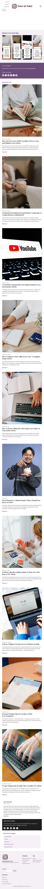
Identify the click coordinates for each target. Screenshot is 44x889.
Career (34, 858)
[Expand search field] (41, 6)
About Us (4, 877)
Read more (4, 152)
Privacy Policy (5, 881)
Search (14, 870)
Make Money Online (6, 642)
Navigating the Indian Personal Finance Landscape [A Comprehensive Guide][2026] (17, 51)
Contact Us (4, 879)
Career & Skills (27, 46)
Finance (6, 839)
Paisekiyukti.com (7, 861)
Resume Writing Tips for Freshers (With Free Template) (17, 715)
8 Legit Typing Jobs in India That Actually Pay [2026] (21, 786)
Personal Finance (8, 47)
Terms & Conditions (6, 883)
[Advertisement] (22, 21)
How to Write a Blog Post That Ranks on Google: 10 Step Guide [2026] (21, 430)
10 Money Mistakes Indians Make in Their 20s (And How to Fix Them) (21, 573)
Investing (4, 498)
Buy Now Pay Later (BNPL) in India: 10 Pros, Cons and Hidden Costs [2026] (7, 53)
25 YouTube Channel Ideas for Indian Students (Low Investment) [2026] (27, 52)
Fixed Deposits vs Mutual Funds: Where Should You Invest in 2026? (21, 501)
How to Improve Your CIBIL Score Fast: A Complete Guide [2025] (37, 53)
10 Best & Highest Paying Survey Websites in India (20, 644)
